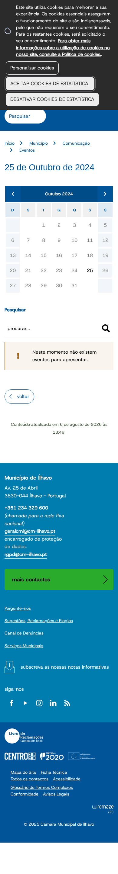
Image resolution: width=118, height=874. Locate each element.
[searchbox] (22, 116)
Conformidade (24, 794)
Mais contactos (31, 579)
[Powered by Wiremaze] (102, 811)
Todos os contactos (29, 779)
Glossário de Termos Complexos (42, 787)
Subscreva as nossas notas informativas (65, 667)
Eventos (27, 150)
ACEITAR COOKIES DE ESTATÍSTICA (50, 83)
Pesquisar (15, 310)
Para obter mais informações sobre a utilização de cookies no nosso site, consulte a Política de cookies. (63, 47)
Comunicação (76, 143)
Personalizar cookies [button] (32, 68)
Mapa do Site (23, 772)
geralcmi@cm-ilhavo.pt (30, 531)
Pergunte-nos (18, 608)
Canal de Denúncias (24, 633)
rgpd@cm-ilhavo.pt (26, 554)
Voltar (23, 396)
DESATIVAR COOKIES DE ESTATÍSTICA (52, 99)
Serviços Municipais (24, 645)
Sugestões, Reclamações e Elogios (39, 620)
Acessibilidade (66, 779)
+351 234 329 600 (26, 508)
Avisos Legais (56, 794)
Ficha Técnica (54, 772)
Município (38, 143)
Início (10, 143)
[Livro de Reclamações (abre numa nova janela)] (24, 736)
